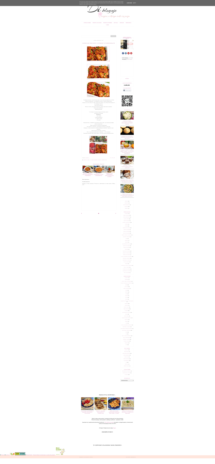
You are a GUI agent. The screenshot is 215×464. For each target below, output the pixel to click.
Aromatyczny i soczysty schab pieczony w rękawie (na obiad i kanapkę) (127, 181)
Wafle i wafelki (126, 267)
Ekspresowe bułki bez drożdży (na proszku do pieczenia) (127, 137)
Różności (126, 208)
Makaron (126, 303)
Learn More (129, 2)
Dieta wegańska (126, 358)
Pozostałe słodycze (126, 258)
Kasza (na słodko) (126, 233)
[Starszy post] (115, 213)
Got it (134, 2)
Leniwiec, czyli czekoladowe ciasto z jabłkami (127, 166)
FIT (126, 362)
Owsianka (126, 249)
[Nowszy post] (81, 213)
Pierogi (126, 321)
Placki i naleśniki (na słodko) (126, 256)
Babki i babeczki (126, 215)
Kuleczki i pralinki (126, 236)
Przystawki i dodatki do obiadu (126, 328)
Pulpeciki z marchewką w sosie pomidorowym (98, 174)
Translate (130, 59)
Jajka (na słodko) (126, 231)
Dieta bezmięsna (126, 355)
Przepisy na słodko (97, 22)
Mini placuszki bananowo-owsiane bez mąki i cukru (114, 412)
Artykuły (116, 22)
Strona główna (87, 22)
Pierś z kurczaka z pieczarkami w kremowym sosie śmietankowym (127, 195)
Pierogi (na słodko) (126, 254)
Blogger (114, 427)
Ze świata (126, 374)
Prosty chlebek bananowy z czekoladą (100, 412)
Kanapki (126, 295)
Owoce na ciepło (126, 247)
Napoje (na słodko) (126, 245)
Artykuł (126, 201)
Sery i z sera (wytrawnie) (126, 335)
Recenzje (122, 22)
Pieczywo (126, 319)
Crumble (126, 224)
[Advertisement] (101, 29)
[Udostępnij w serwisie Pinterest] (114, 158)
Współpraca (128, 22)
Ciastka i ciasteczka (126, 222)
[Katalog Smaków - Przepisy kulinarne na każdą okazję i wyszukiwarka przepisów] (40, 454)
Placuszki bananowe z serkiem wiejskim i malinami (87, 412)
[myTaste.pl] (7, 454)
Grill (126, 290)
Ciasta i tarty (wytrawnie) (126, 281)
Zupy (126, 344)
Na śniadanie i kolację (126, 312)
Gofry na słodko (127, 229)
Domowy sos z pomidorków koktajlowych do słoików (109, 175)
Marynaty (126, 305)
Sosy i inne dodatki (126, 337)
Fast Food (126, 286)
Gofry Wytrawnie (127, 288)
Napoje (126, 314)
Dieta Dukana (126, 351)
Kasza (126, 297)
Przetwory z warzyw (126, 326)
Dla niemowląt (126, 360)
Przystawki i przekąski (126, 330)
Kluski (126, 299)
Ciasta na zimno (126, 220)
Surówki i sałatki (126, 339)
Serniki (126, 263)
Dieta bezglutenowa (126, 353)
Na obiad (126, 310)
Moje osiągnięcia (126, 204)
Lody (126, 238)
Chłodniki (126, 279)
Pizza (127, 323)
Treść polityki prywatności (109, 422)
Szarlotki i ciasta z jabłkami (126, 265)
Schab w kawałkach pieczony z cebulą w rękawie (127, 412)
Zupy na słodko (126, 272)
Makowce (126, 240)
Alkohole (126, 213)
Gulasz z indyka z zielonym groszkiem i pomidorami (88, 174)
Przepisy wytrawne (107, 22)
